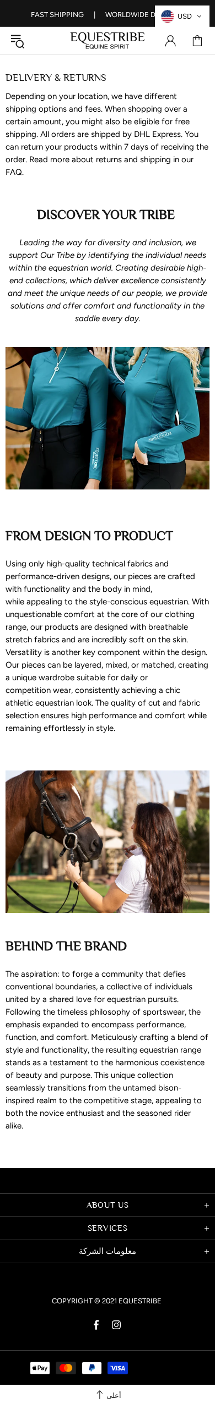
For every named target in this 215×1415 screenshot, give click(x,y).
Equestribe (107, 40)
